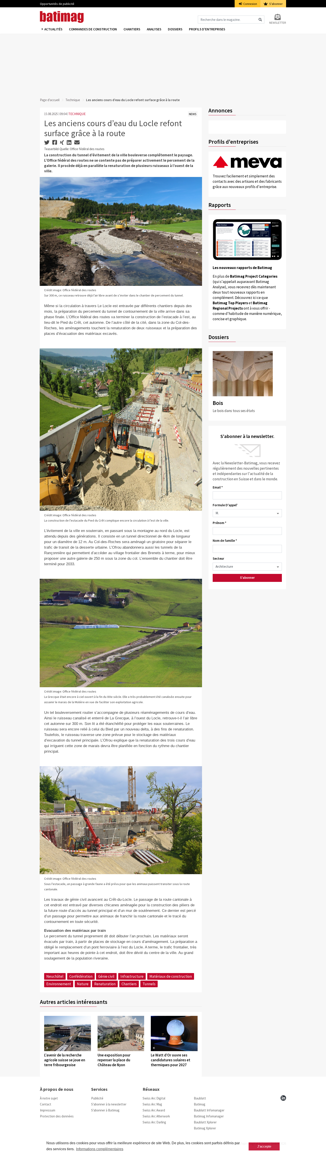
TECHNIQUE (77, 114)
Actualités (53, 29)
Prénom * (219, 523)
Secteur (218, 558)
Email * (218, 487)
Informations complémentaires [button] (99, 1149)
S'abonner (276, 4)
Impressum (47, 1110)
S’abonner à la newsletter (108, 1104)
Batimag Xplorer (205, 1128)
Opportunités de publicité (57, 4)
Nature (82, 983)
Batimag (199, 1104)
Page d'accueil (49, 100)
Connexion (250, 4)
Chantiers (132, 29)
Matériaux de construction (170, 976)
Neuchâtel (54, 976)
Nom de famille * (225, 540)
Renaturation (105, 983)
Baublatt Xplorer (205, 1122)
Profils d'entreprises (207, 29)
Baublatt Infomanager (209, 1110)
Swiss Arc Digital (154, 1098)
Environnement (58, 983)
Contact (45, 1104)
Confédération (80, 976)
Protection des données (57, 1116)
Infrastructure (131, 976)
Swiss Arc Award (154, 1110)
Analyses (154, 29)
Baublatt (200, 1098)
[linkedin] (283, 1098)
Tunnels (149, 983)
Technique (72, 100)
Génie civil (106, 976)
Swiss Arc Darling (154, 1122)
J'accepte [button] (264, 1146)
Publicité (97, 1098)
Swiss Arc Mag (152, 1104)
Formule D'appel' (225, 505)
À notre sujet (49, 1098)
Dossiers (175, 29)
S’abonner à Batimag (105, 1110)
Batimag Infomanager (209, 1116)
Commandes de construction (93, 29)
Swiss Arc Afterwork (156, 1116)
